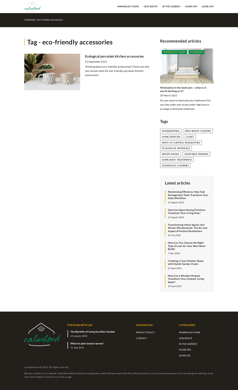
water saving (170, 154)
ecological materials (176, 148)
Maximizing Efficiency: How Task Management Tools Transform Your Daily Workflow (188, 195)
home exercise (171, 136)
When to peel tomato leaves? (87, 343)
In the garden (171, 6)
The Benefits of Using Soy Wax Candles (92, 331)
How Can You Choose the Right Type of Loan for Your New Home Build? (186, 245)
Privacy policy (145, 332)
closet (190, 136)
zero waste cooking (198, 131)
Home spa (191, 6)
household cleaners (175, 165)
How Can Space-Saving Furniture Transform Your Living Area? (186, 211)
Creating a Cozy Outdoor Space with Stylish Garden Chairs (186, 262)
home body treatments (177, 159)
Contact (141, 338)
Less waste (151, 6)
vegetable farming (196, 154)
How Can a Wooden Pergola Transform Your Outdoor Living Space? (186, 278)
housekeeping (171, 131)
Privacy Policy (58, 376)
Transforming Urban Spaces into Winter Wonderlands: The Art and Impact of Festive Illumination (187, 227)
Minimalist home (128, 6)
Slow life (208, 6)
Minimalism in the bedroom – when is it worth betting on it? (183, 89)
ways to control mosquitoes (181, 142)
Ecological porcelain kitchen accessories (114, 56)
